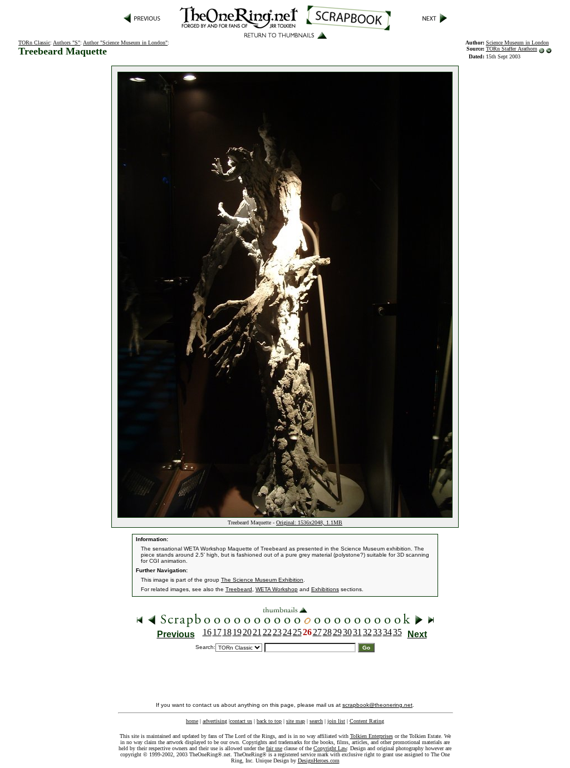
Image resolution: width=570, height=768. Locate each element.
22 (267, 632)
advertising (215, 721)
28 (327, 632)
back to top (269, 721)
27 (317, 632)
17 (217, 632)
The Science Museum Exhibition (262, 580)
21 (257, 632)
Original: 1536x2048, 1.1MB (309, 522)
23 (277, 632)
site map (295, 721)
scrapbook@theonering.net (377, 705)
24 (287, 632)
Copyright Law (330, 748)
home (192, 721)
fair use (274, 748)
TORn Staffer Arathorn (511, 49)
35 (397, 632)
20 (247, 632)
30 (347, 632)
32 (367, 632)
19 (237, 632)
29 (337, 632)
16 (207, 632)
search (316, 721)
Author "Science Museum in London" (125, 42)
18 (227, 632)
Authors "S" (66, 42)
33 (377, 632)
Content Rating (367, 721)
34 (387, 632)
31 (357, 632)
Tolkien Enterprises (371, 736)
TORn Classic (34, 42)
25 (297, 632)
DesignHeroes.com (319, 760)
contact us (241, 721)
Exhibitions (325, 589)
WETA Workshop (276, 589)
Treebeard (238, 589)
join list (336, 721)
